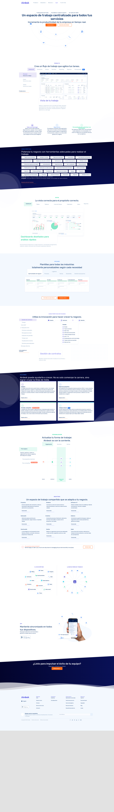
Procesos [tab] (46, 273)
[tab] (28, 74)
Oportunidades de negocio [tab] (34, 273)
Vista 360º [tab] (23, 325)
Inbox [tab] (78, 204)
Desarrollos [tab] (68, 273)
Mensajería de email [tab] (26, 333)
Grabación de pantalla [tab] (27, 335)
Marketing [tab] (61, 69)
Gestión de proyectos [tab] (79, 273)
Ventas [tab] (47, 69)
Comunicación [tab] (78, 69)
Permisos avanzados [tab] (27, 330)
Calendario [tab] (69, 204)
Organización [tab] (48, 444)
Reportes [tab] (69, 69)
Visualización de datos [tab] (27, 340)
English (24, 701)
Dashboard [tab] (31, 69)
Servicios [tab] (54, 69)
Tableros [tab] (46, 204)
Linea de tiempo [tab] (58, 204)
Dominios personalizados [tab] (28, 343)
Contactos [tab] (39, 69)
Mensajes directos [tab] (25, 346)
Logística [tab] (54, 271)
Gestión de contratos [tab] (27, 319)
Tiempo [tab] (24, 322)
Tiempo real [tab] (25, 338)
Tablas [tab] (37, 204)
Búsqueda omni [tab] (25, 327)
